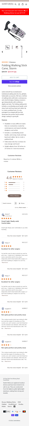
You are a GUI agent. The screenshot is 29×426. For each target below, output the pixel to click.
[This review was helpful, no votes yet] (22, 236)
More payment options (14, 86)
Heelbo (21, 404)
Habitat (4, 404)
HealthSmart (12, 404)
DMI (19, 402)
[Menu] (26, 4)
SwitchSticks (17, 420)
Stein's (10, 406)
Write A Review (14, 196)
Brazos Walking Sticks (9, 402)
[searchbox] (8, 203)
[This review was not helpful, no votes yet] (25, 236)
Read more (5, 262)
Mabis (4, 406)
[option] (7, 47)
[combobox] (21, 207)
